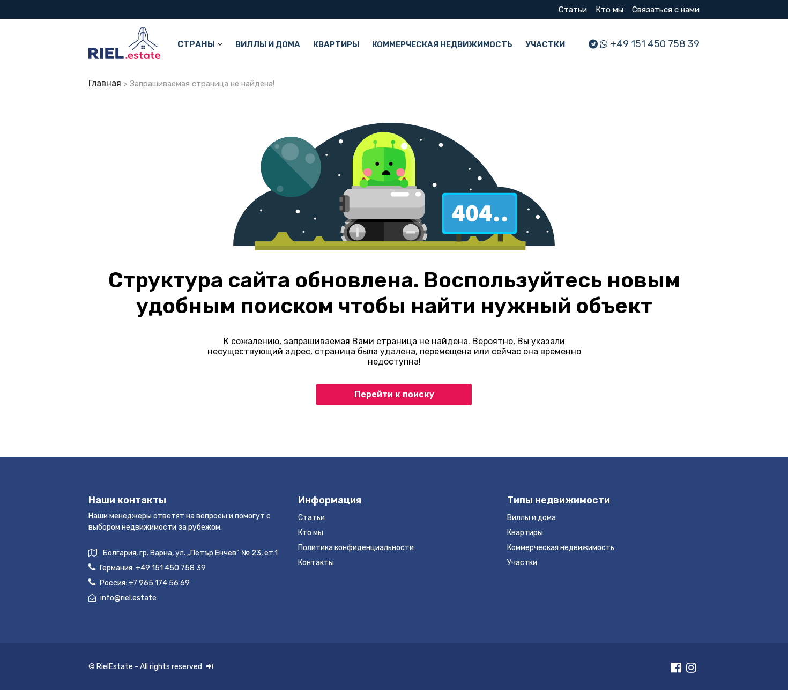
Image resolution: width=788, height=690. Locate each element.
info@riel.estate (128, 598)
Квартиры (336, 44)
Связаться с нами (666, 9)
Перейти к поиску (394, 394)
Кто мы (609, 9)
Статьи (573, 9)
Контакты (316, 562)
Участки (545, 44)
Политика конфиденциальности (356, 547)
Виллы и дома (267, 44)
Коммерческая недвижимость (442, 44)
